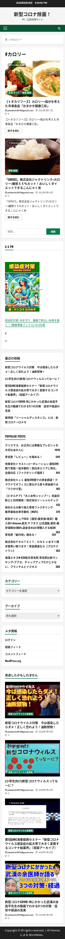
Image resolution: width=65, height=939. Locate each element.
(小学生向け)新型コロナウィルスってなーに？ (32, 379)
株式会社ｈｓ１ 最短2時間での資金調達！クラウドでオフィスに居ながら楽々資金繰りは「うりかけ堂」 (31, 484)
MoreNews (35, 935)
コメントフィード (15, 654)
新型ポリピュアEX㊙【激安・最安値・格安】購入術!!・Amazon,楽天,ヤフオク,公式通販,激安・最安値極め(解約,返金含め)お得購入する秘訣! (32, 523)
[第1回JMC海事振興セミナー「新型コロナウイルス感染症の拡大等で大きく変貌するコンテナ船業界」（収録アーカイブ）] (32, 816)
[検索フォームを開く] (59, 28)
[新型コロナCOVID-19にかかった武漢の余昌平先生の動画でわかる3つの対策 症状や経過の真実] (32, 879)
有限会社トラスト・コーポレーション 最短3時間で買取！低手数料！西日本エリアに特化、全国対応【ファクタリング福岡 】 (32, 468)
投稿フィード (13, 647)
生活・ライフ (14, 92)
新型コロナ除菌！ (32, 14)
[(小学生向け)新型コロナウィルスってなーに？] (32, 758)
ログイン (10, 640)
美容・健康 (26, 92)
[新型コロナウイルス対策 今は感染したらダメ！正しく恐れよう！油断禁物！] (32, 700)
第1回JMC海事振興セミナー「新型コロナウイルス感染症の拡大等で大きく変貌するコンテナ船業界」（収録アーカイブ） (31, 390)
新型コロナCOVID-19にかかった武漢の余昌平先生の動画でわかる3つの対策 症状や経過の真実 (32, 405)
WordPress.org (13, 661)
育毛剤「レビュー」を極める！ (23, 457)
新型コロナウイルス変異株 (20, 714)
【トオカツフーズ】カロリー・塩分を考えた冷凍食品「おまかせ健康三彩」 (32, 79)
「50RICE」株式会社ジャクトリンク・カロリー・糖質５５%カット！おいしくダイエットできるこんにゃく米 (32, 157)
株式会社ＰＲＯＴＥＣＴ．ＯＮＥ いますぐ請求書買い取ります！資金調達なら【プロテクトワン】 (32, 546)
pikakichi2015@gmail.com (21, 110)
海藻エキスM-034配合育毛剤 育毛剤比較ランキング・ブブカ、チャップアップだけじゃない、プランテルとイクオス (31, 562)
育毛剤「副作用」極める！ (21, 535)
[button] (5, 28)
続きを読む (15, 131)
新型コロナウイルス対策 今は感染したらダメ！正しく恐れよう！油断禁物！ (32, 725)
